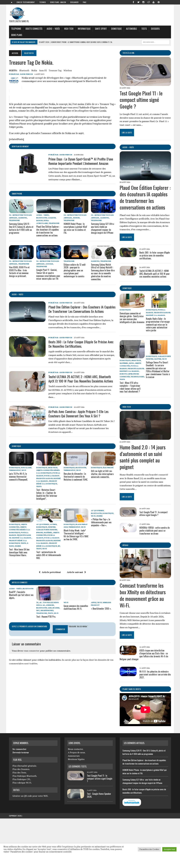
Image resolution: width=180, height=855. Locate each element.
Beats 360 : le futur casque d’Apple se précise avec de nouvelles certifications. (80, 344)
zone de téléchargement (25, 2)
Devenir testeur (21, 752)
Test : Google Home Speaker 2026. (99, 795)
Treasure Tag (55, 70)
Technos (42, 2)
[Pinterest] (158, 2)
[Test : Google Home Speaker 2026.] (75, 796)
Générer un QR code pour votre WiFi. (30, 795)
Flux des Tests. (20, 772)
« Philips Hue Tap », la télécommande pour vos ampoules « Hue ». (101, 522)
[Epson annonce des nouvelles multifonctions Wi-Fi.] (76, 598)
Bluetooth (24, 70)
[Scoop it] (168, 2)
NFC (38, 610)
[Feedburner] (163, 2)
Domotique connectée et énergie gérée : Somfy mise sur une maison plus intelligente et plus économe (132, 318)
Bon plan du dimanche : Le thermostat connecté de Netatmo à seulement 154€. (76, 476)
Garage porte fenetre (46, 530)
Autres (53, 524)
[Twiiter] (138, 2)
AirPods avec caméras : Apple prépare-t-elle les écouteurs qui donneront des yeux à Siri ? (78, 413)
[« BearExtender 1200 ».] (103, 598)
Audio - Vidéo (42, 215)
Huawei (55, 608)
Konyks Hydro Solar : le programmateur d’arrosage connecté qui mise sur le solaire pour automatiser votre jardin (158, 324)
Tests (144, 28)
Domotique (116, 28)
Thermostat (15, 470)
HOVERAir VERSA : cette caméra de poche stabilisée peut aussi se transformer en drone (154, 530)
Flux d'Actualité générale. (25, 765)
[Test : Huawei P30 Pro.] (48, 598)
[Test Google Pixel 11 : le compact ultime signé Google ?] (145, 83)
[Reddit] (148, 2)
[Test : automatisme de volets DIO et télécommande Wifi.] (48, 520)
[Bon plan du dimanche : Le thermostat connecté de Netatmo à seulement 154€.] (76, 463)
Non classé (26, 467)
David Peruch (26, 74)
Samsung (22, 218)
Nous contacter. (75, 749)
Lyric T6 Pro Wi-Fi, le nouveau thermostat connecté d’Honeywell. (18, 476)
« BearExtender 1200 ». (101, 608)
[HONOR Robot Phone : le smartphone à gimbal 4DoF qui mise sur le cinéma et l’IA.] (76, 211)
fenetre (52, 527)
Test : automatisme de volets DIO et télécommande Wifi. (48, 555)
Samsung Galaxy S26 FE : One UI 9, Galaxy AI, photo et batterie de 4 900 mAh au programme (21, 228)
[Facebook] (133, 2)
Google (49, 264)
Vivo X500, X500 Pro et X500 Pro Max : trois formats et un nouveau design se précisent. (19, 272)
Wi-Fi (24, 470)
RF (59, 546)
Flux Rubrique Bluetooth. (25, 775)
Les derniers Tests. (78, 766)
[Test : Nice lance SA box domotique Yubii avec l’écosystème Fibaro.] (21, 520)
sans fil (43, 70)
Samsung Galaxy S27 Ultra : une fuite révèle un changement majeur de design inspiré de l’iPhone (103, 228)
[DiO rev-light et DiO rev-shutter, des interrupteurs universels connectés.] (103, 463)
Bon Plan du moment (20, 146)
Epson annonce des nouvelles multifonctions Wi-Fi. (76, 607)
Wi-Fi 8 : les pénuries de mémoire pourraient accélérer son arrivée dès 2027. (155, 674)
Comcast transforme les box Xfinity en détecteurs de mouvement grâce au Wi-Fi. (143, 595)
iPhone (39, 532)
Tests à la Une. (128, 52)
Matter (157, 359)
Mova (131, 363)
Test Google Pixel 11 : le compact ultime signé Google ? (141, 99)
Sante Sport (101, 28)
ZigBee (18, 546)
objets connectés (33, 28)
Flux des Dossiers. (21, 769)
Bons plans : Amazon (58, 2)
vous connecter (31, 650)
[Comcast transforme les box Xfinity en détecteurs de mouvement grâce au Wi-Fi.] (145, 576)
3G (37, 602)
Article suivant (75, 572)
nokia (34, 70)
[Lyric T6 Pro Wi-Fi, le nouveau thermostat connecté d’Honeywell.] (21, 463)
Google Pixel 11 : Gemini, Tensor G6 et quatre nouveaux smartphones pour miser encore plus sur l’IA (48, 274)
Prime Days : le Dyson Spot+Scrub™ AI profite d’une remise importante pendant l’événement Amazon (80, 161)
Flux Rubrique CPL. (22, 779)
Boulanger (74, 2)
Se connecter (19, 749)
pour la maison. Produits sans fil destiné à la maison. (48, 478)
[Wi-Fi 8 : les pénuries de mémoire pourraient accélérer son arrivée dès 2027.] (128, 674)
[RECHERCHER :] (155, 41)
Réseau (125, 545)
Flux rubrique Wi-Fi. (22, 782)
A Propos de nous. (77, 752)
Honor (39, 220)
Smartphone (17, 193)
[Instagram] (143, 2)
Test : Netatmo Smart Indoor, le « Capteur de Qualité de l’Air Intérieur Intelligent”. (46, 494)
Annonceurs (74, 755)
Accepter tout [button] (169, 849)
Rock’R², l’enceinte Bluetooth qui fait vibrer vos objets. (21, 595)
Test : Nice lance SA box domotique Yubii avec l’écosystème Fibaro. (19, 552)
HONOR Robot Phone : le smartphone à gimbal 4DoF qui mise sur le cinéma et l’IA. (75, 228)
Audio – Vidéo (53, 28)
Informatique (84, 28)
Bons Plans (16, 35)
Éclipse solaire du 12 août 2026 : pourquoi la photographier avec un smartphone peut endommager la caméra (75, 270)
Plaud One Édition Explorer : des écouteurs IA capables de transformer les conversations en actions (48, 231)
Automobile (131, 28)
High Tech (68, 28)
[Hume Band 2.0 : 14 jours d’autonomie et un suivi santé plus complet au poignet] (145, 437)
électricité (108, 467)
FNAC (84, 2)
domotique (16, 446)
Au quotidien (42, 524)
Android (50, 605)
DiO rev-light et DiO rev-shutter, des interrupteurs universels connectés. (102, 474)
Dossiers (155, 28)
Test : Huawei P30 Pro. (46, 616)
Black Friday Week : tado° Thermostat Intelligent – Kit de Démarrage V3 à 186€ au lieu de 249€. (76, 535)
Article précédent (51, 572)
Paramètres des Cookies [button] (149, 849)
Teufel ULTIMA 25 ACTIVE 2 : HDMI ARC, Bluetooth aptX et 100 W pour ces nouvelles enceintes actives (80, 378)
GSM (50, 608)
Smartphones (46, 610)
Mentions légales (76, 759)
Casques (52, 218)
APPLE (93, 602)
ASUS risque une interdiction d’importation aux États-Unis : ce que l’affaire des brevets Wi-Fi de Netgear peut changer (144, 655)
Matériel (48, 532)
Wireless (68, 70)
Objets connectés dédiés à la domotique (19, 529)
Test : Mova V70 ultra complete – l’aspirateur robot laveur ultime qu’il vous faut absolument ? (130, 387)
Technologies (137, 377)
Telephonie (16, 28)
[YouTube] (153, 2)
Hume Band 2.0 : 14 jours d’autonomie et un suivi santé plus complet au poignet (143, 456)
